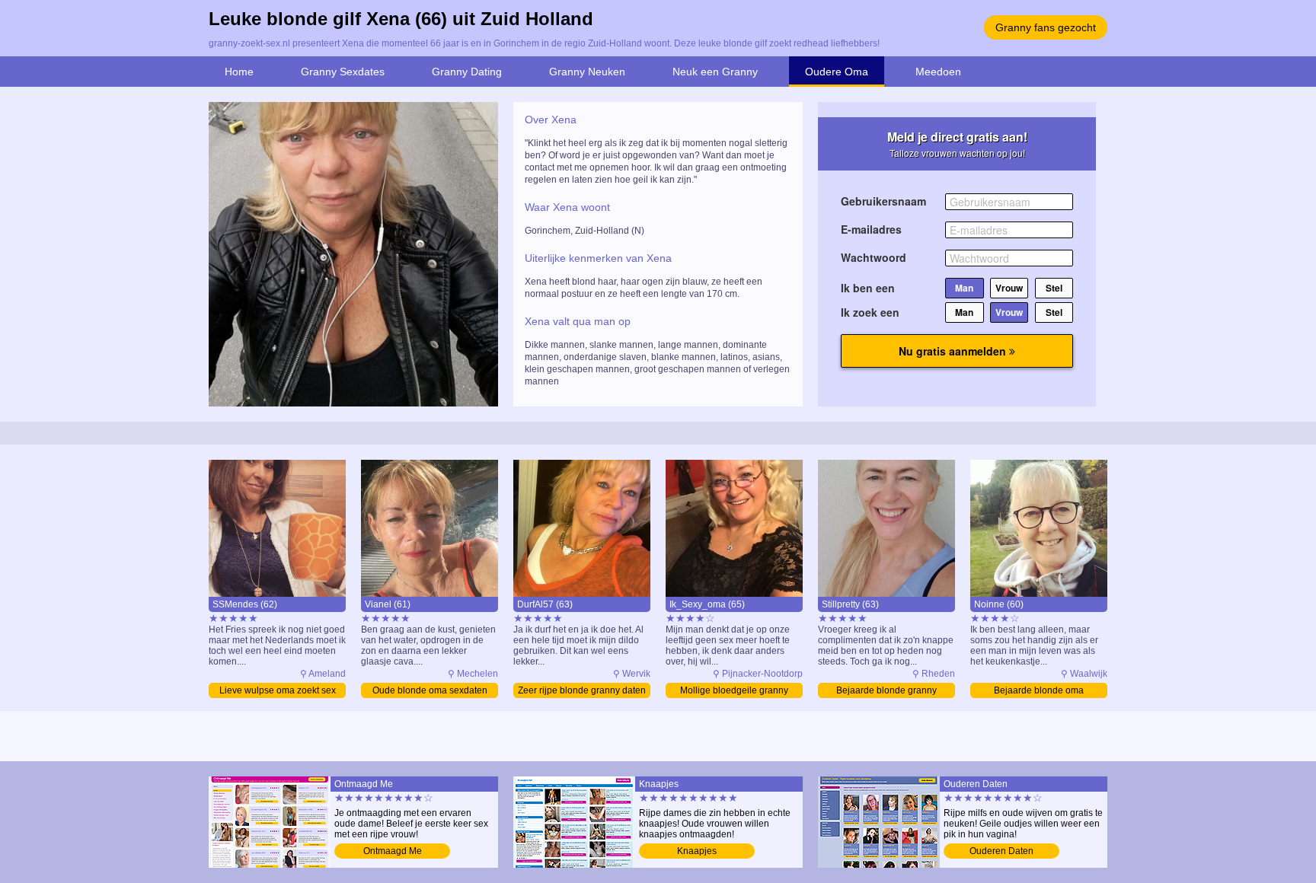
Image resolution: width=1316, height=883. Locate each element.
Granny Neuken (587, 71)
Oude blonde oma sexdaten (429, 690)
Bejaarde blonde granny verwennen (886, 691)
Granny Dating (467, 71)
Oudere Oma (836, 71)
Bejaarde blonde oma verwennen (1039, 691)
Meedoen (938, 71)
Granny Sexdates (343, 71)
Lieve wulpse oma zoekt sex (277, 690)
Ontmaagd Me (392, 851)
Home (239, 71)
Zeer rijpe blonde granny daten (582, 690)
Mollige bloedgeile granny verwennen (734, 691)
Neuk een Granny (715, 71)
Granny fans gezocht (1045, 27)
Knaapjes (697, 851)
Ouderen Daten (1001, 851)
